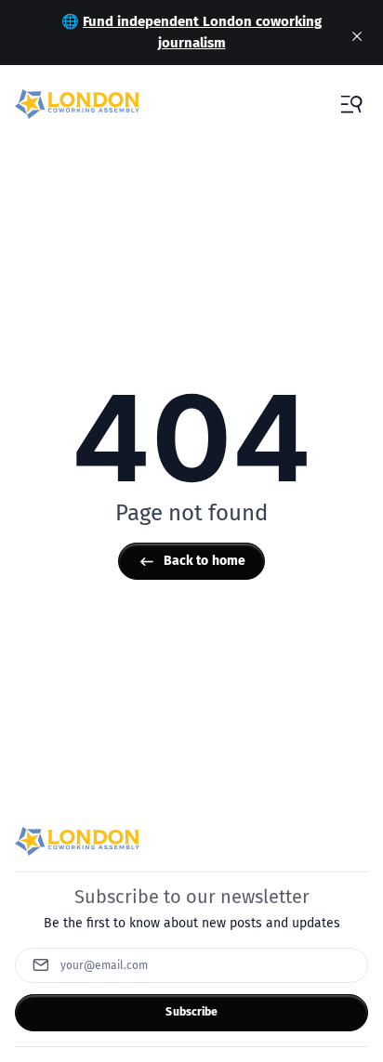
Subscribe (191, 1011)
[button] (351, 104)
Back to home (205, 561)
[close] (357, 36)
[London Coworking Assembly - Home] (77, 104)
